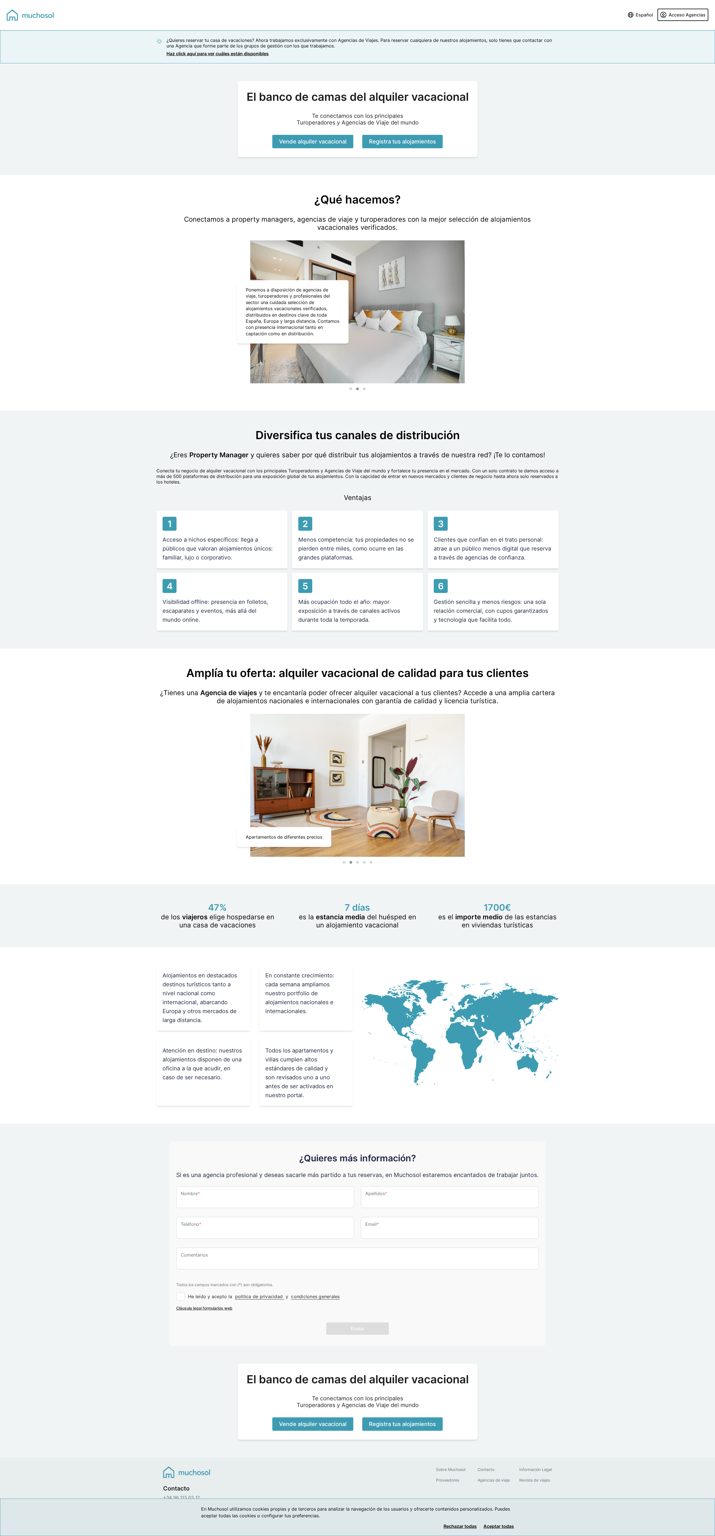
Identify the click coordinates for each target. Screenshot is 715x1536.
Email (372, 1224)
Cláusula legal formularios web (204, 1308)
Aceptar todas (498, 1526)
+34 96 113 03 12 (181, 1497)
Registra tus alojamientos (402, 141)
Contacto (486, 1469)
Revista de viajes (534, 1480)
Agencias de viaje (494, 1480)
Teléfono (191, 1224)
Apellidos (376, 1193)
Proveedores (447, 1480)
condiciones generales (315, 1296)
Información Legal (535, 1469)
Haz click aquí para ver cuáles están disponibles (217, 53)
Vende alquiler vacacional (313, 141)
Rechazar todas (460, 1526)
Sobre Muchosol (450, 1469)
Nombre (190, 1193)
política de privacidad (259, 1296)
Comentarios (194, 1255)
